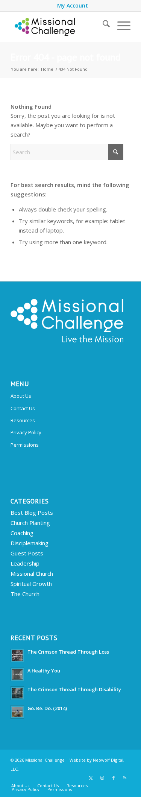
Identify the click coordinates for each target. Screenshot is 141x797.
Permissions (25, 444)
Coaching (22, 533)
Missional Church (32, 573)
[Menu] (120, 24)
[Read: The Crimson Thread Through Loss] (17, 655)
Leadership (25, 563)
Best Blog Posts (32, 512)
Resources (23, 420)
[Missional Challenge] (58, 27)
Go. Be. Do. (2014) (47, 708)
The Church (25, 594)
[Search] (102, 24)
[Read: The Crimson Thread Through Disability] (17, 693)
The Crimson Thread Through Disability (74, 689)
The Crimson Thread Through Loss (68, 651)
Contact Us (23, 408)
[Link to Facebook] (113, 777)
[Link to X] (91, 777)
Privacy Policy (26, 432)
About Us (21, 395)
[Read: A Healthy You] (17, 674)
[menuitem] (72, 6)
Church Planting (30, 522)
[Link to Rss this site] (124, 777)
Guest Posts (27, 553)
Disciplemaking (30, 543)
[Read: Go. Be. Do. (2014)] (17, 712)
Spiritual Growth (31, 583)
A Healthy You (43, 670)
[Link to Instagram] (102, 777)
